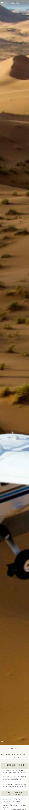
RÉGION (8, 754)
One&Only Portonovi (14, 765)
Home (9, 747)
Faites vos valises (16, 747)
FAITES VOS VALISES (14, 736)
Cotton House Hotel (14, 792)
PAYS (2, 754)
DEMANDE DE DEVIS (23, 3)
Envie (13, 754)
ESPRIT (24, 754)
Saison (19, 754)
